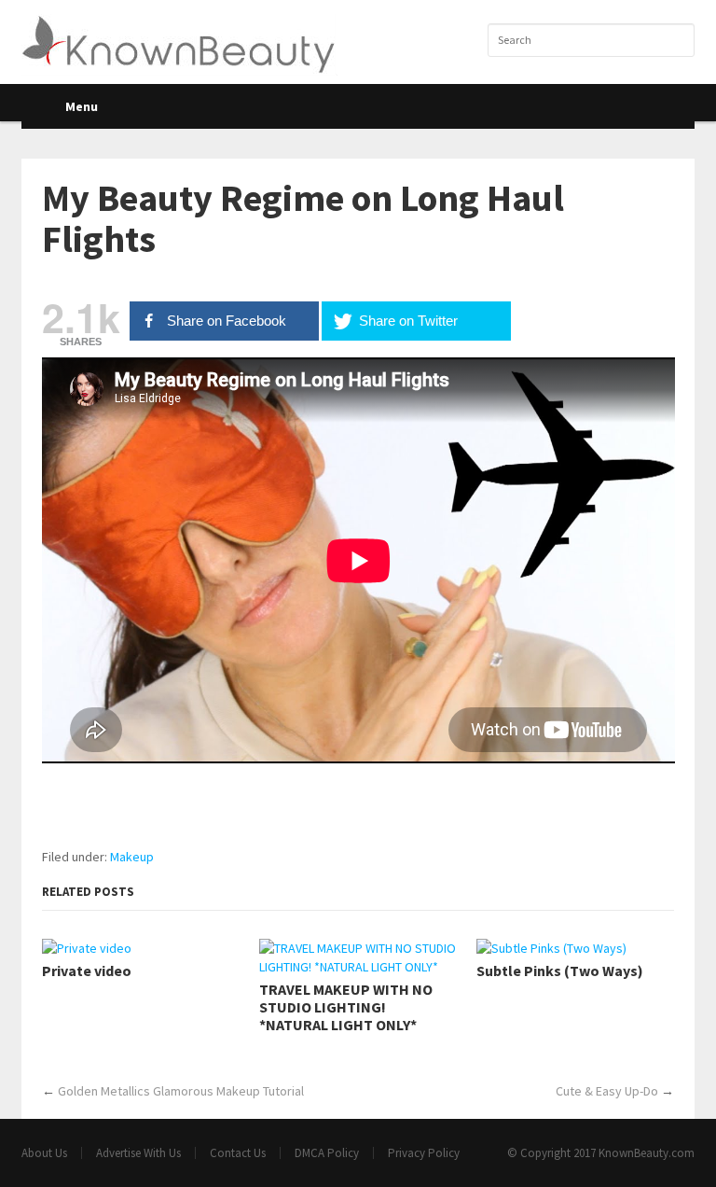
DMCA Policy (327, 1153)
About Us (44, 1153)
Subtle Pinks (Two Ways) (559, 971)
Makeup (132, 856)
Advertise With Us (138, 1153)
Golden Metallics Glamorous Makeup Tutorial (181, 1090)
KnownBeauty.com (647, 1153)
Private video (86, 971)
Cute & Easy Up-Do (607, 1090)
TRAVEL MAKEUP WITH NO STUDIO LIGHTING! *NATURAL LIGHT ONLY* (346, 1007)
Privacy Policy (424, 1153)
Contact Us (238, 1153)
